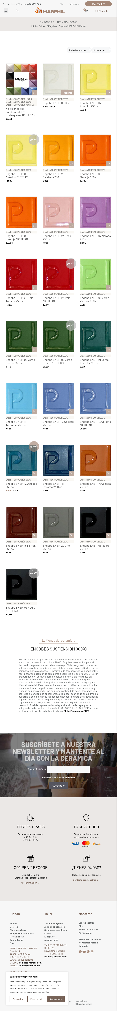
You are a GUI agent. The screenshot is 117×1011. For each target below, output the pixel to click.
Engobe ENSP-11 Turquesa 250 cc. (16, 423)
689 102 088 (35, 4)
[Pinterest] (88, 951)
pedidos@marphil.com (30, 962)
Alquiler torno (51, 939)
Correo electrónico (37, 769)
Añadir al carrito (34, 92)
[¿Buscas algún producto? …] (17, 11)
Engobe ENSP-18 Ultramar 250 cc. (53, 485)
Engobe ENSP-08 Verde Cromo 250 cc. (20, 361)
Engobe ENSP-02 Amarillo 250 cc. (90, 104)
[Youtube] (84, 951)
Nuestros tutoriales (88, 929)
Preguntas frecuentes (90, 939)
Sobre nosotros (86, 922)
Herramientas (17, 936)
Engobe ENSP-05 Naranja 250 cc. (90, 175)
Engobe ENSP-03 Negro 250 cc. (95, 547)
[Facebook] (80, 951)
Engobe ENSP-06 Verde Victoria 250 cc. (94, 299)
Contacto (83, 945)
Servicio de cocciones (55, 930)
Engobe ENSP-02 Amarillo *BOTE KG (17, 175)
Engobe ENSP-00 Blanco (58, 103)
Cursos (48, 933)
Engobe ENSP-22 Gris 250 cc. (56, 547)
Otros (13, 943)
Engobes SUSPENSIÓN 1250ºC (19, 99)
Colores (43, 26)
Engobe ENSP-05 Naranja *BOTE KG (17, 237)
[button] (6, 10)
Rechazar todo (36, 999)
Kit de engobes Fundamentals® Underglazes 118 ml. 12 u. (21, 112)
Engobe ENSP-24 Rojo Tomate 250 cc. (19, 299)
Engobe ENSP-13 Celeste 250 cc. (58, 423)
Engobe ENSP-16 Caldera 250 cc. (95, 485)
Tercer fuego (16, 939)
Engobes (52, 26)
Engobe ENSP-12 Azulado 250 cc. (21, 485)
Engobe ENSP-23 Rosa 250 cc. (57, 237)
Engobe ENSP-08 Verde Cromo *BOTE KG (57, 361)
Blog (81, 926)
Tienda (13, 923)
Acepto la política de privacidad (59, 777)
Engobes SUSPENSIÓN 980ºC (18, 102)
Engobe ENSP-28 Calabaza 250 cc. (53, 175)
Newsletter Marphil (88, 942)
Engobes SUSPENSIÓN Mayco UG (20, 105)
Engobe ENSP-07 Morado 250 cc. (95, 237)
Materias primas (18, 930)
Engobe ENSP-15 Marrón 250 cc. (21, 547)
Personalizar (18, 999)
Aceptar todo (56, 999)
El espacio (49, 936)
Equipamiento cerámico (22, 933)
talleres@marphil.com (55, 956)
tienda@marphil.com (29, 965)
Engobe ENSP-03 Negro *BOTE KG (20, 609)
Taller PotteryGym (53, 923)
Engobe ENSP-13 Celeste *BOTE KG (95, 423)
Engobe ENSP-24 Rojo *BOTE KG (56, 299)
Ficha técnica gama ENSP (76, 711)
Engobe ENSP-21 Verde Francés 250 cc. (94, 361)
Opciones (67, 92)
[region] (37, 988)
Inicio (34, 26)
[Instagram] (92, 951)
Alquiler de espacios (54, 926)
